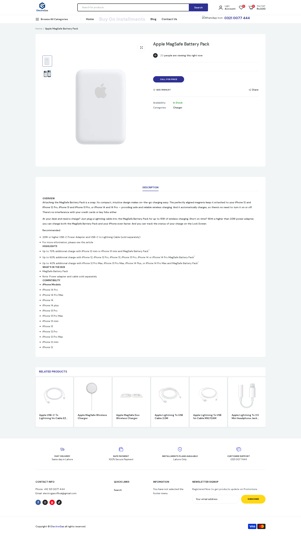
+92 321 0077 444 (54, 489)
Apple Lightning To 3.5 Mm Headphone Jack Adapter (245, 416)
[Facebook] (38, 502)
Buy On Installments (122, 19)
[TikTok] (59, 502)
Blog (153, 19)
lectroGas (58, 526)
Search (118, 490)
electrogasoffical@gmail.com (59, 493)
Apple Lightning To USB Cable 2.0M (169, 416)
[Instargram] (45, 502)
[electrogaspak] (42, 7)
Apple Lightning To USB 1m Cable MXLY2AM (207, 416)
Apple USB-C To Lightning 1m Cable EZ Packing (52, 416)
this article (87, 242)
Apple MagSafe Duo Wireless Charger (128, 416)
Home (90, 19)
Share (255, 90)
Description (150, 187)
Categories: (159, 107)
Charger (177, 107)
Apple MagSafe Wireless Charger (92, 416)
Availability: (159, 102)
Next (265, 402)
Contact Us (169, 19)
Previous (35, 402)
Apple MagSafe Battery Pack (181, 44)
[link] (66, 386)
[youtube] (52, 502)
